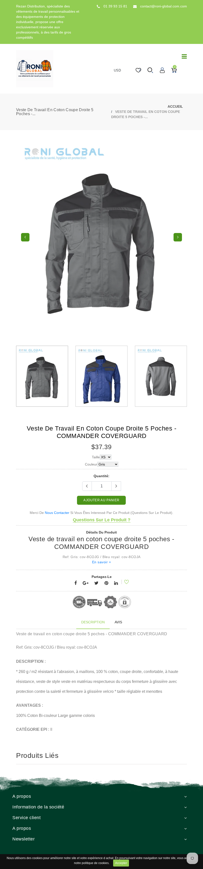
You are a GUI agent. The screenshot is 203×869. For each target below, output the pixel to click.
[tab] (93, 622)
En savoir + (101, 562)
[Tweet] (96, 583)
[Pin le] (106, 583)
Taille (96, 457)
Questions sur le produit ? (101, 519)
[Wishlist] (123, 583)
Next (178, 237)
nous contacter (57, 513)
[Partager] (75, 583)
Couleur (91, 464)
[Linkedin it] (116, 583)
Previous (25, 237)
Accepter (121, 863)
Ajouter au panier (101, 500)
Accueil (175, 106)
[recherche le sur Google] (85, 583)
